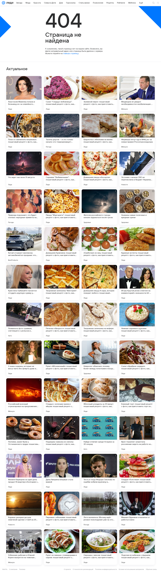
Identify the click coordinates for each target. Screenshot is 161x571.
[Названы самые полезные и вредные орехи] (137, 207)
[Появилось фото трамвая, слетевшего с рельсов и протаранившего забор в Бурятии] (24, 320)
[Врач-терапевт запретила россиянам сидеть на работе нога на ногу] (137, 434)
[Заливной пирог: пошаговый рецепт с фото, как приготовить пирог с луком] (99, 93)
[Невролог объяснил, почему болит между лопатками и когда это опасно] (99, 358)
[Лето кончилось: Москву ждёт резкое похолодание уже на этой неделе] (99, 509)
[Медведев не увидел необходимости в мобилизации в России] (137, 93)
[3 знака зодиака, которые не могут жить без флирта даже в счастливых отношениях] (24, 358)
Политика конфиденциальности (106, 569)
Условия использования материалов (131, 569)
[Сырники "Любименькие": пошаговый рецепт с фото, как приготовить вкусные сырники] (61, 169)
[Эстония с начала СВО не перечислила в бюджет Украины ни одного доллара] (137, 169)
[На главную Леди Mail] (9, 3)
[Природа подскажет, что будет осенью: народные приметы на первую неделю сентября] (24, 207)
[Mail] (3, 3)
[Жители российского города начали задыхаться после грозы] (99, 207)
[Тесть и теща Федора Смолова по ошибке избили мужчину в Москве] (99, 471)
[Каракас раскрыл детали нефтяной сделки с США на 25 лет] (24, 509)
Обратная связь (151, 569)
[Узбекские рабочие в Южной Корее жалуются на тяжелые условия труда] (24, 547)
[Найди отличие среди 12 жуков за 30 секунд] (99, 434)
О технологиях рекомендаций (83, 569)
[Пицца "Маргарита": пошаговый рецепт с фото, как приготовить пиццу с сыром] (61, 207)
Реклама (22, 569)
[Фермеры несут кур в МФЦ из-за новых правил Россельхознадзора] (137, 131)
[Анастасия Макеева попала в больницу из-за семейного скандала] (24, 93)
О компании (13, 569)
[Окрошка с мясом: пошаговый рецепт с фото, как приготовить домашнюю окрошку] (99, 547)
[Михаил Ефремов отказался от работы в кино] (137, 509)
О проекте (67, 569)
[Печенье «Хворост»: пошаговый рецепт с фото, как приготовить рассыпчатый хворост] (61, 320)
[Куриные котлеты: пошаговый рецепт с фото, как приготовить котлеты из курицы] (137, 245)
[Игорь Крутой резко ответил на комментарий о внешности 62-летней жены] (137, 282)
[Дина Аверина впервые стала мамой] (61, 471)
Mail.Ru (4, 569)
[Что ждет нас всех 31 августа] (24, 169)
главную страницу (70, 53)
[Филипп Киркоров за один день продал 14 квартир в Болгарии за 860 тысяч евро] (24, 471)
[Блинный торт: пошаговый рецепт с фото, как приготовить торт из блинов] (137, 396)
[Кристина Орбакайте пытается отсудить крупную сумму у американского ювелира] (24, 282)
